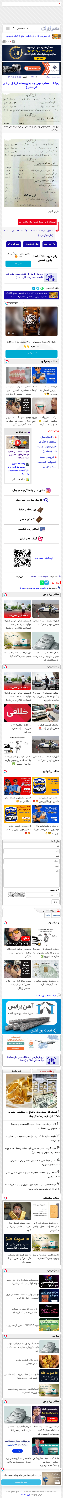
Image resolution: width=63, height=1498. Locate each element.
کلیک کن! (32, 354)
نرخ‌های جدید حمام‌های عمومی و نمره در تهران (47, 462)
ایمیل (57, 856)
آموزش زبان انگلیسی (28, 529)
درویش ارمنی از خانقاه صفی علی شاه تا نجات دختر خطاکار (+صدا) (24, 276)
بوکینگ (47, 915)
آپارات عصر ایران (28, 539)
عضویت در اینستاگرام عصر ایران (28, 490)
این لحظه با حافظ (27, 510)
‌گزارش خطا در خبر (55, 583)
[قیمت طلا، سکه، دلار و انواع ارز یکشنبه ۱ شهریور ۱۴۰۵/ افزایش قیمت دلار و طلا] (31, 1091)
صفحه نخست (56, 77)
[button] (10, 41)
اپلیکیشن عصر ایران (43, 558)
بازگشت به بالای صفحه (46, 995)
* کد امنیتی (54, 890)
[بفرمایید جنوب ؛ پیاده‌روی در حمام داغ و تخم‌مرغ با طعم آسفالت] (17, 442)
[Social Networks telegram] (33, 288)
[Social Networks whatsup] (42, 288)
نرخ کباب (44, 588)
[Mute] (13, 333)
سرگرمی (47, 77)
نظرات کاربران (32, 244)
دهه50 (22, 588)
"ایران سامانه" (26, 1494)
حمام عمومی (35, 588)
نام (58, 846)
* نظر (57, 866)
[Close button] (60, 1469)
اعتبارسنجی (56, 915)
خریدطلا (18, 264)
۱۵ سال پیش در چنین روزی (28, 500)
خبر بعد (48, 244)
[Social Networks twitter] (38, 288)
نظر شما (55, 841)
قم (27, 588)
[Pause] (9, 333)
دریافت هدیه (21, 1482)
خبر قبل (15, 244)
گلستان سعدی (27, 519)
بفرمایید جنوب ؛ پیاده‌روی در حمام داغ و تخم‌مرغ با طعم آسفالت (18, 454)
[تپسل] (6, 303)
